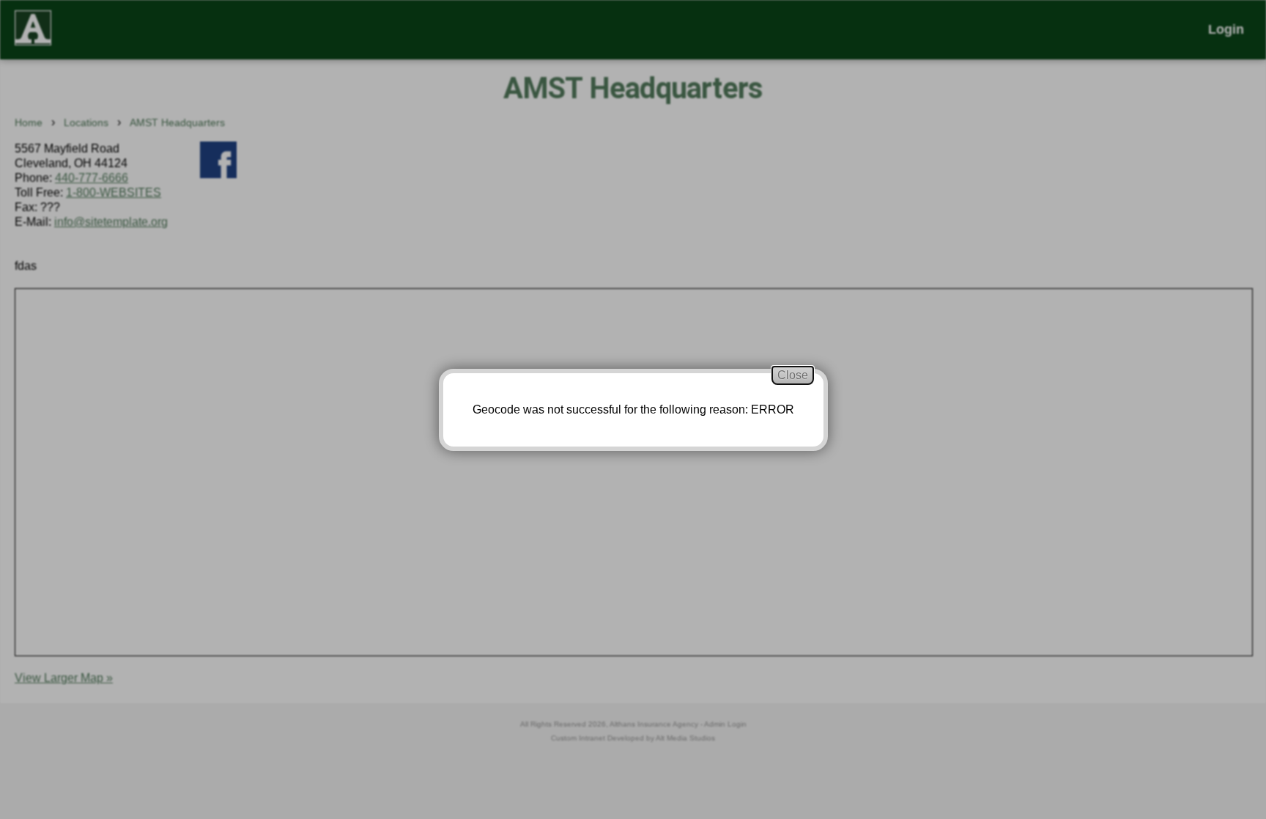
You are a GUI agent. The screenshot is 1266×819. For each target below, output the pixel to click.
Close (792, 375)
